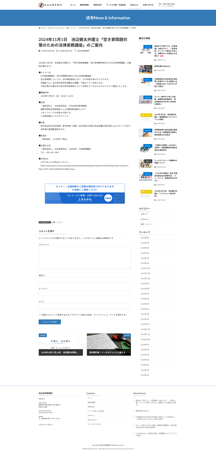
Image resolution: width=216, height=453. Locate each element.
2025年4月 (145, 309)
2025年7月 (145, 294)
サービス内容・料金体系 (96, 411)
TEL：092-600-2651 (94, 424)
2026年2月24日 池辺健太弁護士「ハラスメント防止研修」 (165, 193)
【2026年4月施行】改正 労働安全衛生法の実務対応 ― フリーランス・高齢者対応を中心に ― (165, 177)
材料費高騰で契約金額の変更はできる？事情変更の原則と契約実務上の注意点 (165, 132)
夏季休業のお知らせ (162, 66)
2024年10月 (145, 339)
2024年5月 (145, 365)
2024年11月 (145, 334)
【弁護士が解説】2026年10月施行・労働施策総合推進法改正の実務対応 (165, 147)
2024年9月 (145, 345)
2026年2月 (145, 258)
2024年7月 (145, 355)
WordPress (94, 449)
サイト (42, 301)
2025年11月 (145, 273)
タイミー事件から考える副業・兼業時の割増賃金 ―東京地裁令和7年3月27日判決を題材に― (165, 100)
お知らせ (144, 214)
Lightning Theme (107, 449)
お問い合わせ (92, 420)
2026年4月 (145, 253)
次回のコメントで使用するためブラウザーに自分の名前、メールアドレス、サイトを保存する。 (85, 315)
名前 (42, 275)
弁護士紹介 (91, 407)
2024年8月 (145, 350)
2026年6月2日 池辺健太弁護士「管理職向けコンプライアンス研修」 (165, 117)
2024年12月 (145, 329)
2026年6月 (145, 248)
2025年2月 (145, 319)
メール (43, 288)
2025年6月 (145, 299)
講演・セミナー (57, 222)
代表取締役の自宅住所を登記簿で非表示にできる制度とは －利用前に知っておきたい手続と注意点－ (166, 82)
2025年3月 (145, 314)
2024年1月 (145, 370)
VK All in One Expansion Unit (124, 449)
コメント (44, 244)
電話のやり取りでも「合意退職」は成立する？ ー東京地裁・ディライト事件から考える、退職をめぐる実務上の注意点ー (165, 51)
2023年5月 (145, 375)
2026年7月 (145, 243)
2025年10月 (145, 278)
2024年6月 (145, 360)
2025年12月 (145, 268)
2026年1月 (145, 263)
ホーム (90, 398)
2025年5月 (145, 304)
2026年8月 (145, 238)
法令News (145, 219)
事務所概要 (91, 402)
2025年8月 (145, 289)
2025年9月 (145, 283)
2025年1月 (145, 324)
